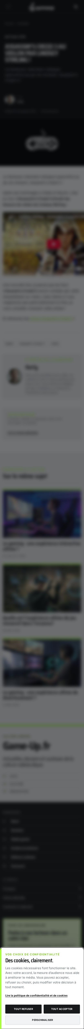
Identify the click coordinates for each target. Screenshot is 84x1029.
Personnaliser (42, 1019)
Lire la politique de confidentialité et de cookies (36, 995)
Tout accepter (61, 1008)
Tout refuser (23, 1008)
